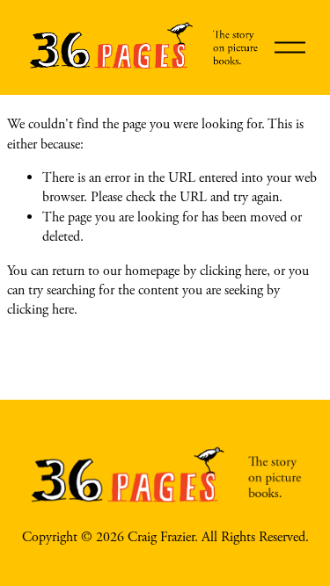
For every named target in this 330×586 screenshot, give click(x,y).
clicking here (233, 271)
